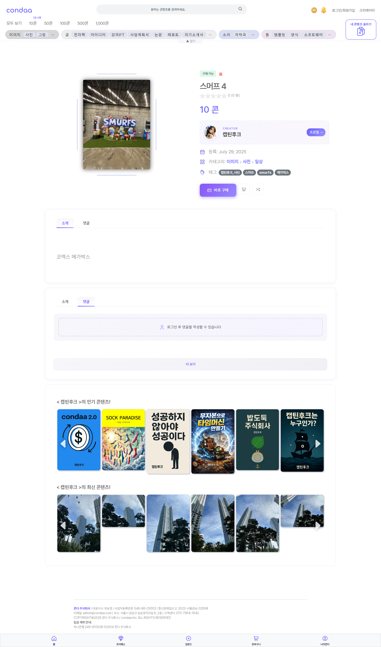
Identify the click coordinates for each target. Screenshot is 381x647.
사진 (247, 161)
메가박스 (283, 172)
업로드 (188, 644)
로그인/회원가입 (343, 10)
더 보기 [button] (190, 364)
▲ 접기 (190, 41)
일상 (259, 161)
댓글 (86, 223)
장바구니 (256, 644)
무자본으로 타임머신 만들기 (212, 454)
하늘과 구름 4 (160, 536)
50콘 (48, 23)
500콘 (82, 23)
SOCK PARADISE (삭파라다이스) (122, 451)
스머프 (249, 172)
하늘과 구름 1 (294, 511)
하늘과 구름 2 (250, 536)
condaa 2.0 (69, 454)
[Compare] (257, 189)
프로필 (314, 132)
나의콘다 (325, 644)
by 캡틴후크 (112, 463)
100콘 (65, 23)
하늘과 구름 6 (71, 536)
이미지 (233, 161)
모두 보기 (14, 23)
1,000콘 (102, 23)
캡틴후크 (232, 134)
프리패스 (120, 644)
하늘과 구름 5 (116, 511)
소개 (65, 223)
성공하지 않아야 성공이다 (168, 454)
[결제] (314, 10)
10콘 (33, 23)
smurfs (265, 172)
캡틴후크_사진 (230, 172)
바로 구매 (221, 190)
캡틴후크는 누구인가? (301, 455)
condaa (19, 10)
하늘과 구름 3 (205, 536)
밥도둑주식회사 (251, 454)
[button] (323, 10)
